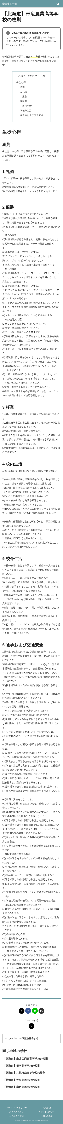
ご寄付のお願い (16, 1112)
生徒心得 (21, 82)
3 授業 (23, 101)
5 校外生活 (26, 110)
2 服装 (23, 96)
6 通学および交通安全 (31, 115)
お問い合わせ (47, 1116)
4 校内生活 (26, 106)
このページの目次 (27, 76)
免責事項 (47, 1107)
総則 (22, 87)
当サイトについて (47, 1112)
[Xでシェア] (21, 1011)
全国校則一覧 (9, 3)
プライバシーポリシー (16, 1107)
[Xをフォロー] (31, 1026)
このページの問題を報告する (23, 1038)
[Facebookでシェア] (28, 1011)
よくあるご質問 (16, 1116)
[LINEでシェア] (35, 1011)
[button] (41, 1011)
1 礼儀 (23, 92)
